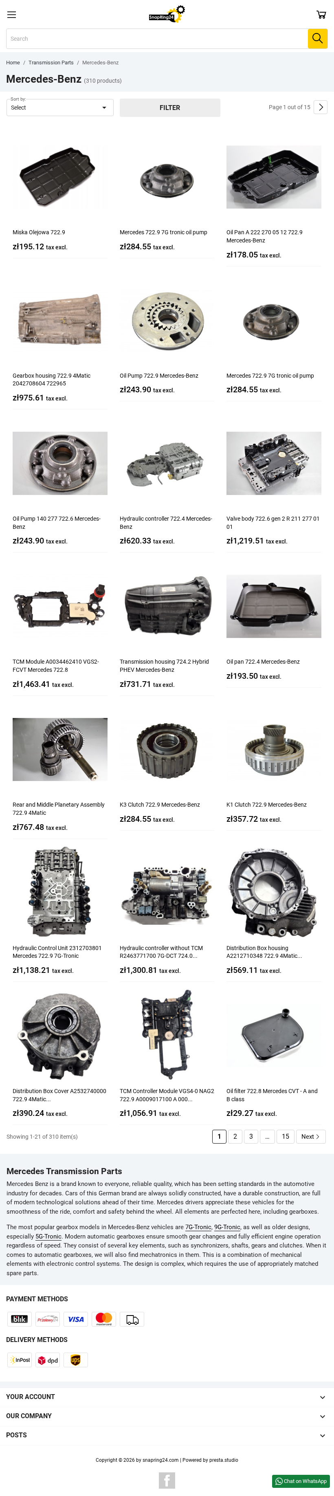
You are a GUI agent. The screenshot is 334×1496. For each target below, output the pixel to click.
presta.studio (223, 1460)
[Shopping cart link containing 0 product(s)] (321, 14)
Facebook (167, 1480)
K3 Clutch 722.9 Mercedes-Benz (160, 804)
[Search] (317, 38)
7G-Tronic (198, 1227)
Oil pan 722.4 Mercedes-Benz (263, 661)
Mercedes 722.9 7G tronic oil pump (163, 232)
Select (60, 107)
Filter (170, 108)
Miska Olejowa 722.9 (39, 232)
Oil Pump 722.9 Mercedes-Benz (159, 375)
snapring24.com (161, 1460)
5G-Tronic (48, 1236)
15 (285, 1136)
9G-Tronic (227, 1227)
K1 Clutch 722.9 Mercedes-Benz (266, 804)
